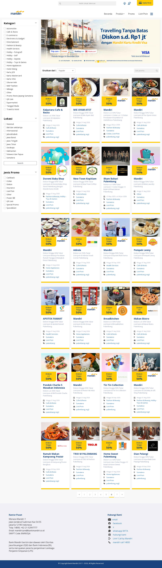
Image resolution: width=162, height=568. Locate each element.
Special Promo (13, 204)
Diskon (9, 184)
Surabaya (10, 147)
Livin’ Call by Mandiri (122, 538)
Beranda (108, 13)
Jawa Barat (11, 137)
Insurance (11, 187)
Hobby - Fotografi (14, 52)
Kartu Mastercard (14, 75)
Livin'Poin (143, 13)
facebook (117, 523)
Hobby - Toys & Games (16, 62)
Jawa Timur (11, 144)
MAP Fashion (12, 85)
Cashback (11, 177)
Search (20, 163)
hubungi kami (119, 534)
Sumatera (11, 157)
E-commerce (12, 35)
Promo (131, 13)
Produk (119, 13)
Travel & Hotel (13, 109)
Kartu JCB (11, 72)
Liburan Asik (12, 82)
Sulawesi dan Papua (15, 154)
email (114, 519)
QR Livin (10, 99)
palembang (50, 137)
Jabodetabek (12, 134)
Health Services (13, 48)
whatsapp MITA (120, 531)
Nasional (10, 124)
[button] (124, 3)
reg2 (57, 137)
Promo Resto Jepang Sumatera (20, 95)
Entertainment (13, 42)
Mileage (10, 89)
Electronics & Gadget (16, 38)
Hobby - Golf (12, 55)
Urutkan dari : (49, 70)
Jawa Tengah (12, 140)
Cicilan (9, 181)
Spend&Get (11, 208)
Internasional (12, 130)
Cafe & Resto (12, 32)
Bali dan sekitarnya (14, 127)
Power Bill (11, 198)
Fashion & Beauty (14, 45)
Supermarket (12, 102)
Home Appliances (14, 65)
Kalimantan (11, 151)
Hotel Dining (12, 69)
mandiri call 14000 (121, 542)
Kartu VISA (11, 79)
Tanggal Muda (13, 106)
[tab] (20, 69)
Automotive (11, 28)
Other (9, 92)
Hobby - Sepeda (13, 58)
